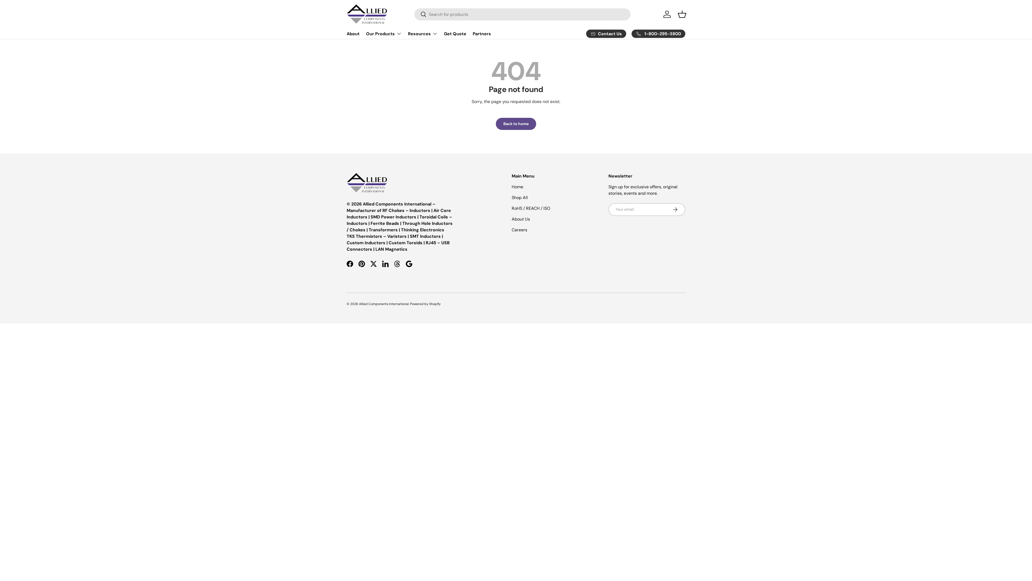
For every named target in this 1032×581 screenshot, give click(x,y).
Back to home (516, 123)
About (353, 34)
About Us (521, 219)
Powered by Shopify (425, 304)
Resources (419, 34)
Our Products (380, 34)
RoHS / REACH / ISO (531, 208)
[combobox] (522, 14)
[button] (682, 14)
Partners (482, 34)
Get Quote (455, 34)
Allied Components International (384, 304)
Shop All (520, 197)
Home (517, 187)
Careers (519, 230)
